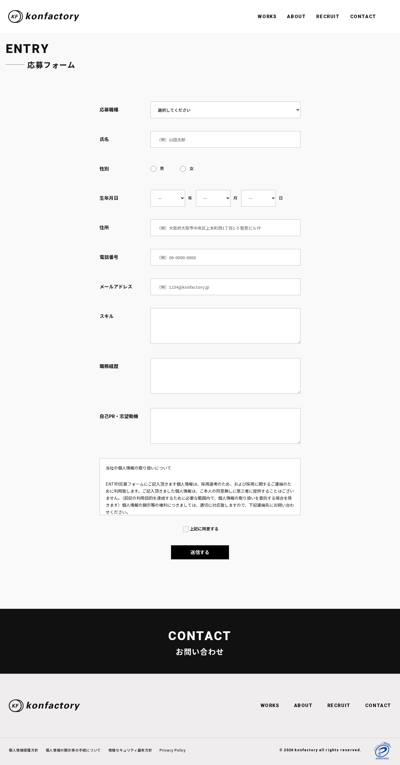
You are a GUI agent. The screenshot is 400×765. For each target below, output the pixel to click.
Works (267, 16)
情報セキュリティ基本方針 (130, 749)
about (303, 705)
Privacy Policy (173, 749)
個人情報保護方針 (23, 749)
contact (363, 16)
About (296, 16)
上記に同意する (204, 529)
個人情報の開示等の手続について (73, 749)
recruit (327, 16)
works (270, 705)
